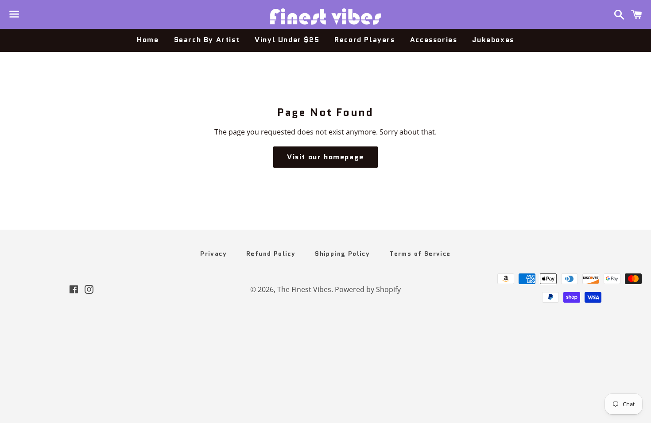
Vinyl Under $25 (287, 40)
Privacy (213, 253)
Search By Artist (207, 40)
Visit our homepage (325, 157)
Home (148, 40)
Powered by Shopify (368, 289)
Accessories (433, 40)
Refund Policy (270, 253)
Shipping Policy (342, 253)
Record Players (364, 40)
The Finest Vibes (304, 289)
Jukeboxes (493, 40)
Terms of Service (419, 253)
